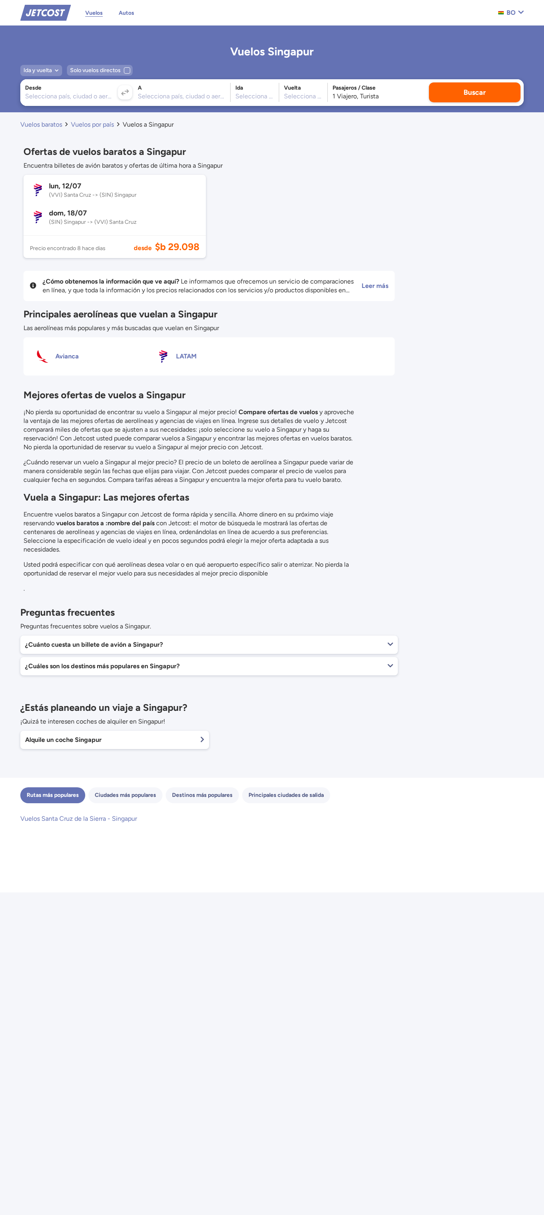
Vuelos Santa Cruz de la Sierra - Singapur (78, 818)
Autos (126, 13)
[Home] (45, 12)
